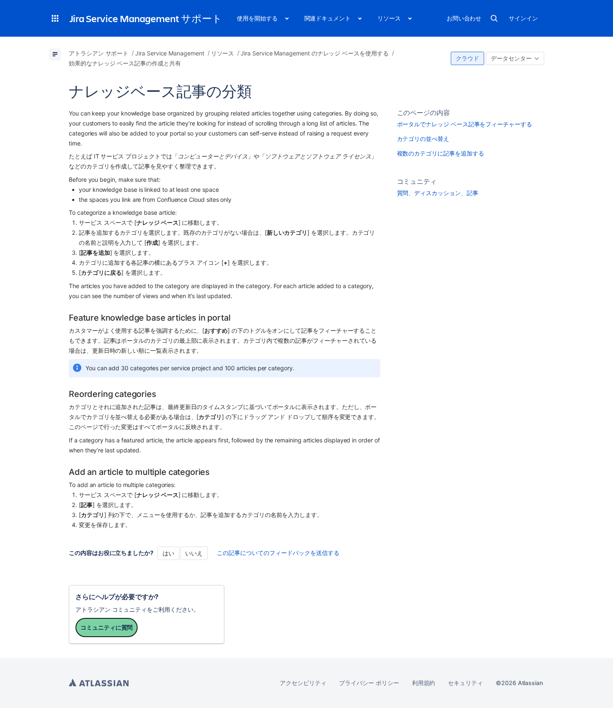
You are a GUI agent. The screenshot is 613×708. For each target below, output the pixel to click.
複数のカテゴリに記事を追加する (440, 153)
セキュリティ (465, 682)
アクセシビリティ (303, 682)
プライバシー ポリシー (369, 682)
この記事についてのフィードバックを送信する (278, 552)
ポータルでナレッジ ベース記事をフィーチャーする (464, 124)
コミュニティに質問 (106, 627)
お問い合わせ (464, 18)
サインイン (523, 18)
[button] (55, 18)
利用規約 (423, 682)
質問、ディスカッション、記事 (437, 192)
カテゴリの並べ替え (423, 138)
